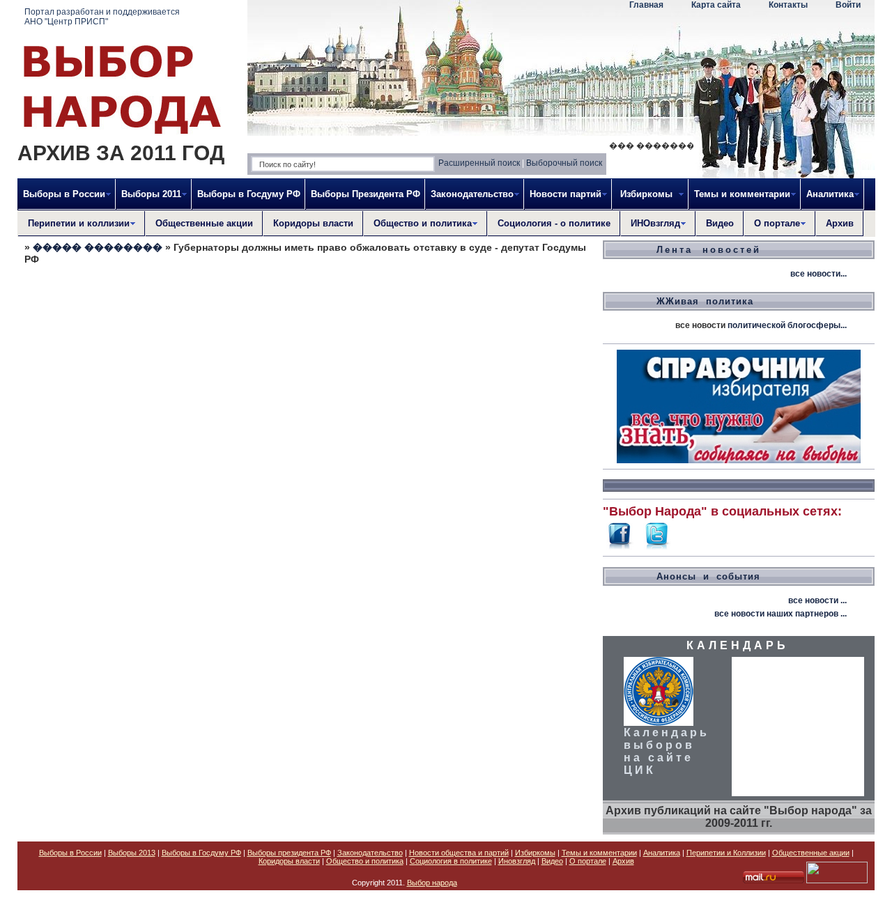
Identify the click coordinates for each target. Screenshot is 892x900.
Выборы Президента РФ (365, 194)
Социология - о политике (554, 223)
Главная (646, 5)
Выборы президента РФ (289, 852)
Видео (720, 223)
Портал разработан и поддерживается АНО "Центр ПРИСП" (102, 16)
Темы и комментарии (599, 852)
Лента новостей (708, 250)
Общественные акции (204, 223)
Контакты (788, 5)
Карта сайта (716, 5)
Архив (840, 223)
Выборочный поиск (564, 163)
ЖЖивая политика (704, 301)
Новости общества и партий (459, 852)
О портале (587, 861)
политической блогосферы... (787, 325)
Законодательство (370, 852)
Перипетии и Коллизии (726, 852)
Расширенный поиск (479, 163)
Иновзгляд (516, 861)
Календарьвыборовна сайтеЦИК (666, 751)
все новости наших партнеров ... (780, 614)
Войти (848, 5)
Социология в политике (451, 861)
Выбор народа (432, 882)
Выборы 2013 (131, 852)
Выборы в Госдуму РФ (248, 194)
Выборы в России (70, 852)
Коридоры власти (313, 223)
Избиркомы (535, 852)
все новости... (818, 274)
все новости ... (817, 600)
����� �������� (97, 247)
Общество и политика (364, 861)
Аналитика (661, 852)
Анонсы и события (708, 576)
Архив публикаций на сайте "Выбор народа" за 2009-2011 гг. (739, 817)
